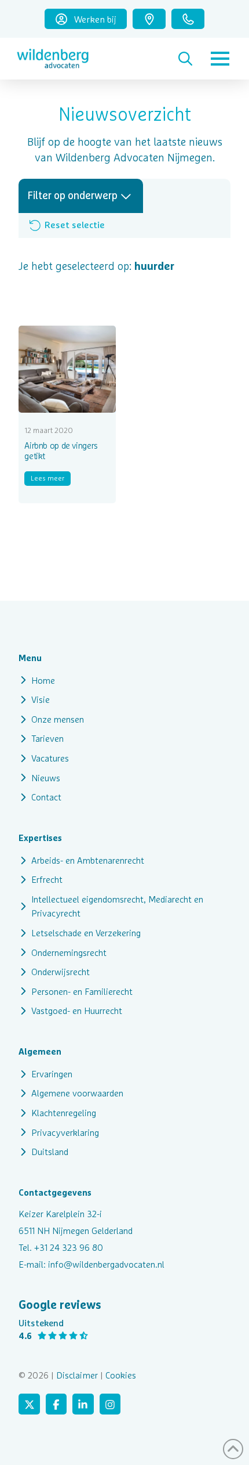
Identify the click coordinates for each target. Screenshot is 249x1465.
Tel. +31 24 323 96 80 (61, 1247)
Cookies (121, 1375)
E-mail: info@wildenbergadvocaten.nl (91, 1264)
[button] (185, 59)
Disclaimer (77, 1375)
